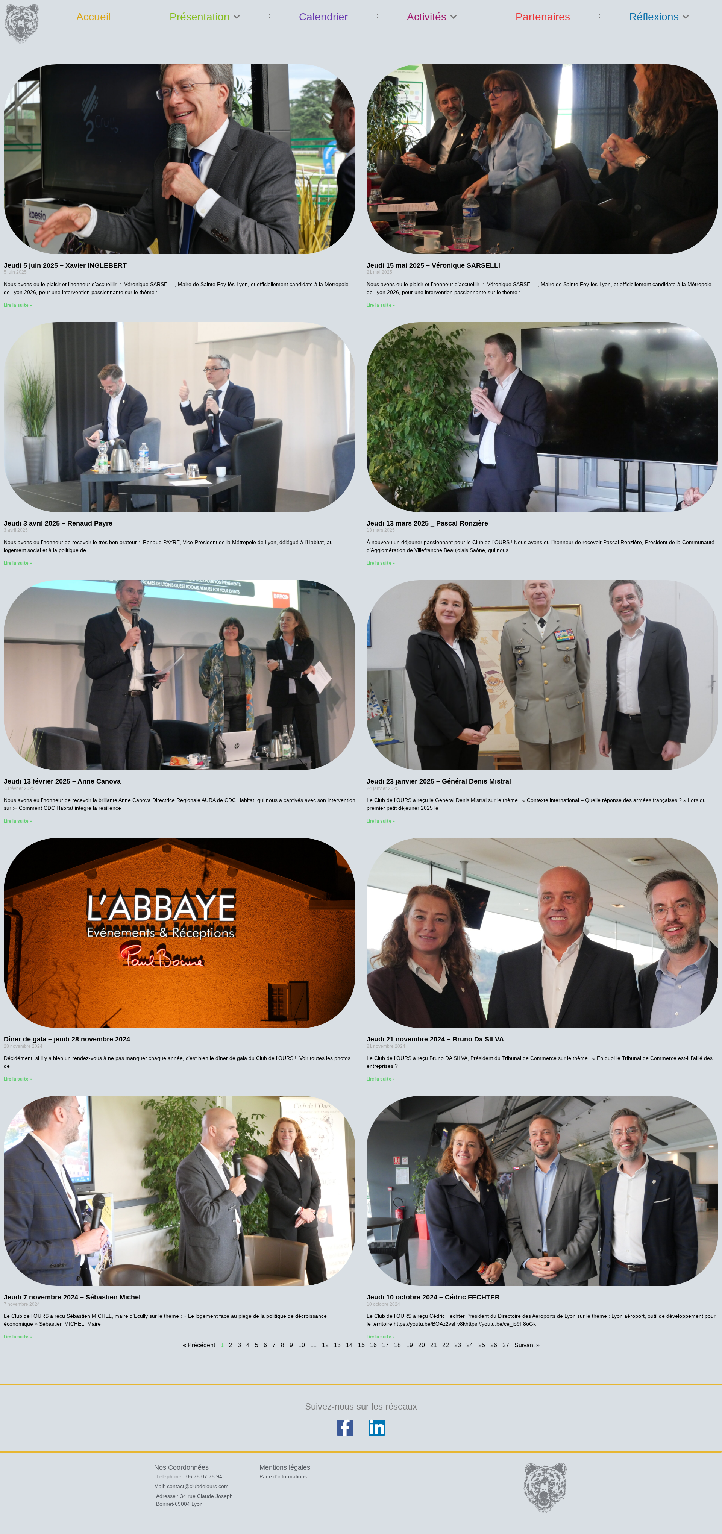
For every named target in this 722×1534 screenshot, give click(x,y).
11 (313, 1345)
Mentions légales (284, 1467)
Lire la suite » (18, 305)
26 (493, 1345)
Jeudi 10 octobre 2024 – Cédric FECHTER (433, 1297)
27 (505, 1345)
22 (445, 1345)
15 (361, 1345)
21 (433, 1345)
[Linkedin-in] (377, 1428)
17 (385, 1345)
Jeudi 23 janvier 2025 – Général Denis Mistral (439, 781)
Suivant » (527, 1345)
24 (469, 1345)
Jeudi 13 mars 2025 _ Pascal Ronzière (427, 523)
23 (457, 1345)
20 (421, 1345)
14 (349, 1345)
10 (301, 1345)
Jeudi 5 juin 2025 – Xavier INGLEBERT (65, 265)
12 (325, 1345)
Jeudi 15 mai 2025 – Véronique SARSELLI (433, 265)
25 (481, 1345)
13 (337, 1345)
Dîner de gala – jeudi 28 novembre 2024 (67, 1039)
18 (397, 1345)
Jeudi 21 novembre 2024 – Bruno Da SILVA (435, 1039)
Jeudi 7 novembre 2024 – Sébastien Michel (72, 1297)
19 (409, 1345)
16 (373, 1345)
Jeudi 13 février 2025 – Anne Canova (62, 781)
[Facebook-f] (345, 1428)
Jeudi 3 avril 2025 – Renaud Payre (58, 523)
